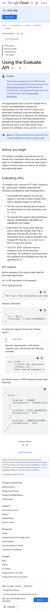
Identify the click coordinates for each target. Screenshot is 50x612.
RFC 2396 (11, 212)
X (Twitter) (6, 569)
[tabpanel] (25, 359)
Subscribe (41, 600)
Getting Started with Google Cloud (15, 537)
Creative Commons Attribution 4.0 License (31, 462)
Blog (4, 561)
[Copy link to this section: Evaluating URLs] (26, 178)
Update (41, 240)
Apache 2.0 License (40, 465)
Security (28, 25)
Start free (9, 17)
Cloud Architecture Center (12, 546)
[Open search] (31, 3)
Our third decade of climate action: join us (20, 594)
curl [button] (6, 339)
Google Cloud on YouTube (12, 573)
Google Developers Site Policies (28, 467)
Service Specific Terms (16, 87)
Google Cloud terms (11, 590)
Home (4, 25)
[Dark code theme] (41, 292)
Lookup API (42, 128)
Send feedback (12, 39)
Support (5, 514)
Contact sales (7, 499)
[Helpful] (18, 34)
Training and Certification (12, 550)
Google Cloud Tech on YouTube (14, 577)
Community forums (10, 510)
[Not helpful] (22, 34)
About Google (7, 586)
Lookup (30, 240)
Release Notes (8, 518)
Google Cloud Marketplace (12, 495)
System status (8, 522)
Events (5, 565)
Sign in (44, 3)
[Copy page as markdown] (20, 68)
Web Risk (12, 10)
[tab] (6, 339)
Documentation (15, 25)
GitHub (4, 533)
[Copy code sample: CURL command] (42, 358)
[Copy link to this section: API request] (18, 267)
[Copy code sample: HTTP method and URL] (45, 292)
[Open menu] (4, 3)
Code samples (8, 541)
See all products (8, 487)
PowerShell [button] (17, 339)
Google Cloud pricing (10, 491)
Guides (8, 28)
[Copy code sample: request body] (45, 310)
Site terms (28, 586)
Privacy (18, 586)
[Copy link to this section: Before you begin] (28, 150)
